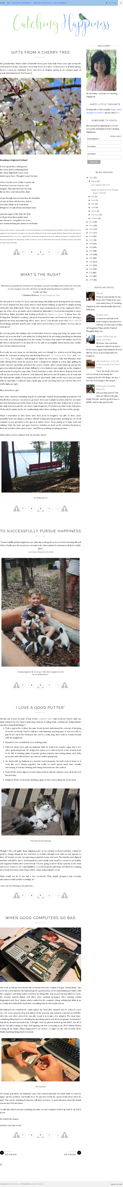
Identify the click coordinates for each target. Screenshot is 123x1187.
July (92, 196)
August (94, 181)
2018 (91, 247)
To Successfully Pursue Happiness (40, 531)
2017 (91, 251)
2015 (91, 258)
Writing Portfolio (43, 3)
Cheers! (99, 293)
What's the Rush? (40, 274)
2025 (91, 222)
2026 (91, 177)
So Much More (102, 315)
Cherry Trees (41, 47)
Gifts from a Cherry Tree (40, 52)
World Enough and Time (50, 295)
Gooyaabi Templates (36, 1184)
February (95, 215)
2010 (91, 276)
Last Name (91, 154)
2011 (90, 272)
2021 (91, 236)
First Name (91, 146)
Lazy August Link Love (100, 185)
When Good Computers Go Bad (40, 918)
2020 (91, 240)
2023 (91, 229)
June (93, 200)
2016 (91, 254)
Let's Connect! (60, 3)
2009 (91, 280)
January (94, 218)
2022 (91, 233)
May (93, 204)
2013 (91, 265)
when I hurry (74, 320)
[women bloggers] (1, 1164)
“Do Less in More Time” (61, 355)
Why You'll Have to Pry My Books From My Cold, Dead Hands (107, 364)
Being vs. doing (40, 269)
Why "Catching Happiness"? (19, 3)
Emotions (40, 526)
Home (2, 3)
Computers (41, 913)
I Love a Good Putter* (40, 707)
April (93, 207)
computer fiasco (45, 719)
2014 (91, 262)
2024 (91, 225)
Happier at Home (55, 314)
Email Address (93, 139)
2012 (91, 269)
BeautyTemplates (13, 1184)
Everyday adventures (40, 702)
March (94, 211)
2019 (91, 243)
